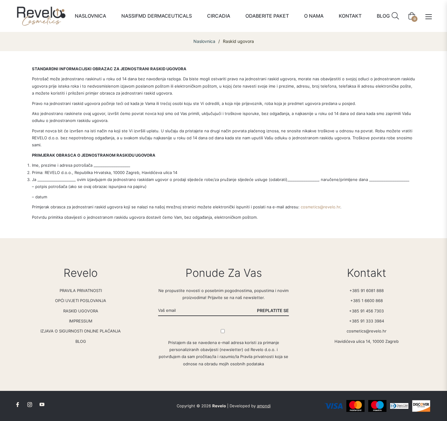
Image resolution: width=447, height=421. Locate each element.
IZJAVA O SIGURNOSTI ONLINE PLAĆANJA (80, 331)
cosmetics (310, 206)
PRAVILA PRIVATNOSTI (81, 290)
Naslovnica (204, 41)
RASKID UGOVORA (80, 310)
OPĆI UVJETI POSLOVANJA (80, 300)
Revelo (219, 405)
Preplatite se (273, 310)
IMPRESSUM (80, 320)
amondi (264, 405)
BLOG (80, 341)
